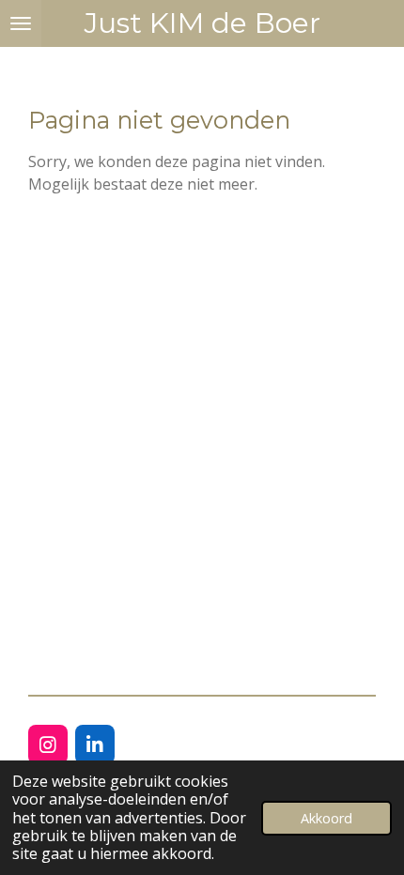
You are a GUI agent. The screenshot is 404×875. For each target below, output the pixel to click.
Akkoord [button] (326, 818)
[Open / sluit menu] (20, 23)
